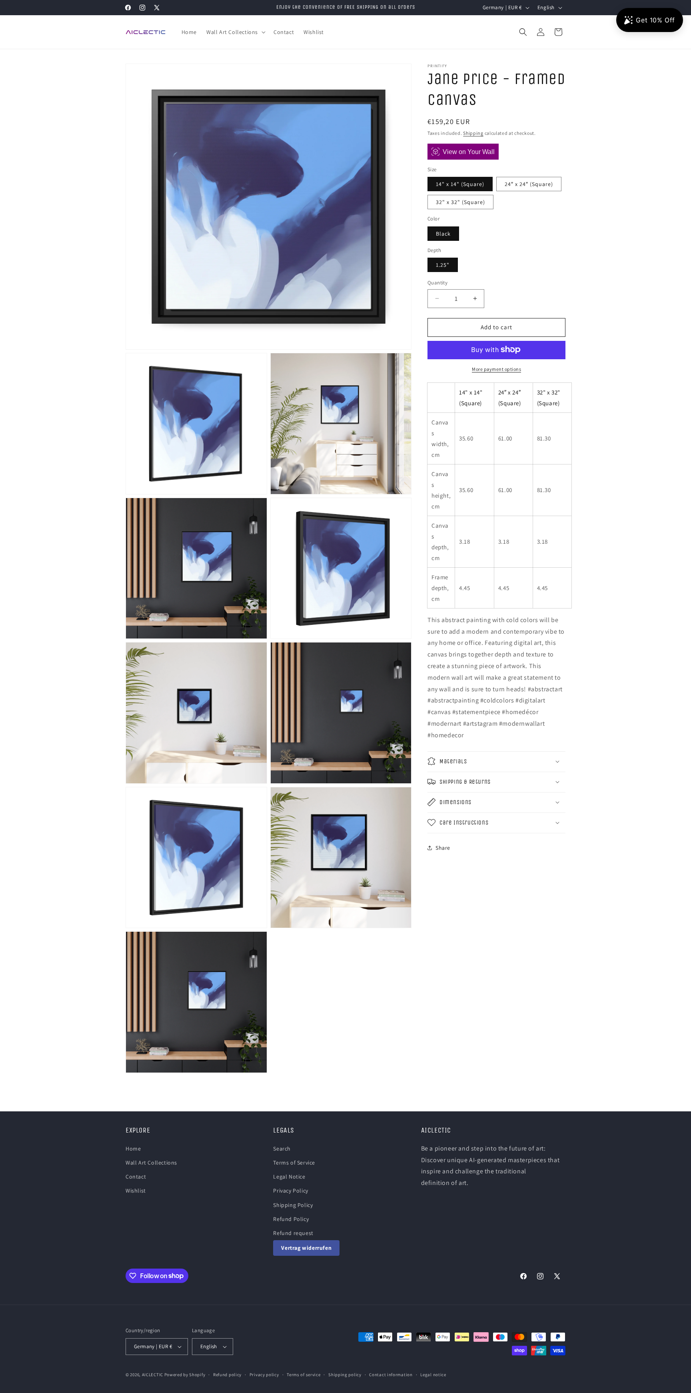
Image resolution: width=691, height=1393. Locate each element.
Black (443, 233)
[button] (235, 32)
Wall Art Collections (151, 1162)
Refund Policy (291, 1219)
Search (282, 1148)
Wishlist (136, 1190)
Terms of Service (294, 1162)
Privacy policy (264, 1374)
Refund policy (227, 1374)
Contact (136, 1176)
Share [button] (442, 847)
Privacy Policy (290, 1190)
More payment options (496, 369)
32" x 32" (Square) (460, 202)
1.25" (442, 264)
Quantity (437, 282)
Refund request (293, 1233)
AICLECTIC (152, 1374)
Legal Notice (289, 1176)
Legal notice (433, 1374)
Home (133, 1148)
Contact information (390, 1374)
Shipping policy (344, 1374)
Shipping (473, 133)
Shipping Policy (293, 1205)
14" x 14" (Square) (460, 184)
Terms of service (303, 1374)
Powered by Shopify (185, 1374)
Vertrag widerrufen (306, 1247)
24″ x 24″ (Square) (529, 184)
